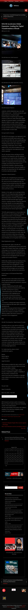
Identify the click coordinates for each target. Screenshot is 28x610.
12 (11, 456)
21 (16, 458)
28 (16, 461)
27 (14, 461)
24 (6, 461)
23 (21, 458)
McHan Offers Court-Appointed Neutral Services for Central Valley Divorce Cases (14, 520)
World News (11, 1)
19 (11, 458)
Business (16, 1)
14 (16, 456)
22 (19, 458)
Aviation (21, 1)
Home (6, 1)
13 (14, 456)
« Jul (6, 465)
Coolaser (24, 605)
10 (6, 456)
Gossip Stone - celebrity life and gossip (14, 478)
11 (8, 456)
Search (6, 485)
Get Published (22, 606)
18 (8, 458)
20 (14, 458)
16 (21, 456)
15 (19, 456)
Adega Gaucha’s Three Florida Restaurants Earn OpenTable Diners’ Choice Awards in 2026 (13, 499)
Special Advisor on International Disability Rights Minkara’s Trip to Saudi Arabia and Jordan (15, 580)
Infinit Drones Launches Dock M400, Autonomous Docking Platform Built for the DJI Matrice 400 (14, 512)
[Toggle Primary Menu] (25, 10)
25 (8, 461)
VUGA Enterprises (9, 552)
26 (11, 461)
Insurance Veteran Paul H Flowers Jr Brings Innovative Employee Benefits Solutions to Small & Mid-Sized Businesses (15, 438)
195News (16, 5)
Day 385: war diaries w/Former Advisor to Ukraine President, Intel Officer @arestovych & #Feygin (18, 15)
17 (6, 458)
